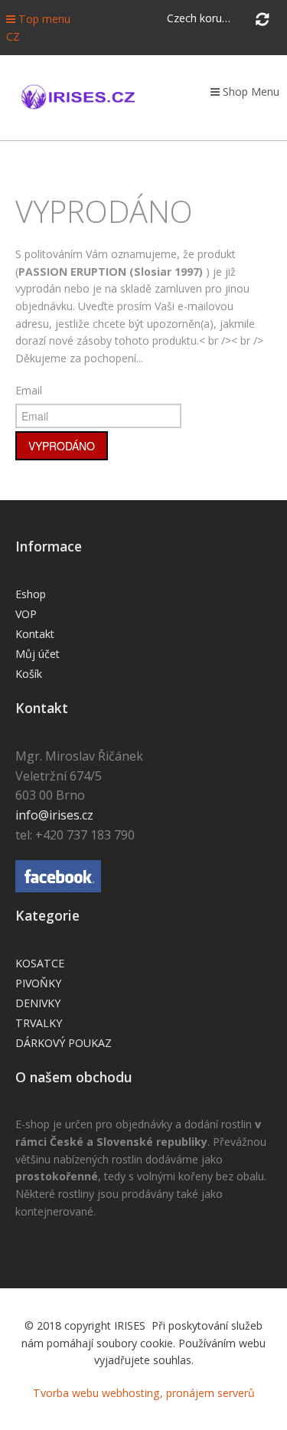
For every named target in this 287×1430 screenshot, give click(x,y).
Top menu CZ (38, 27)
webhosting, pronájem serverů (178, 1393)
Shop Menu (249, 91)
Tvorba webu (66, 1393)
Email (28, 390)
